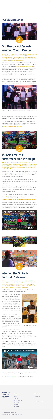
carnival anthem (16, 282)
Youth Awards (16, 60)
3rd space (13, 54)
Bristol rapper (22, 164)
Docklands (8, 57)
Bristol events (13, 55)
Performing (29, 167)
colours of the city (8, 284)
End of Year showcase (15, 57)
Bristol (9, 55)
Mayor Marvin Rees (25, 284)
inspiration (22, 57)
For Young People (18, 400)
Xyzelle (7, 196)
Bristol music (19, 55)
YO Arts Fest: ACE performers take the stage (18, 157)
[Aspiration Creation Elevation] (7, 13)
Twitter (6, 376)
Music (31, 57)
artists (24, 162)
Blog (8, 54)
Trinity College (26, 58)
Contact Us (16, 406)
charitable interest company (27, 55)
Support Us (16, 404)
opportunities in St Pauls (12, 167)
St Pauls (14, 285)
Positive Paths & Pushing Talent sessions (25, 66)
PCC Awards (9, 285)
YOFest (10, 168)
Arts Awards (31, 54)
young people (7, 60)
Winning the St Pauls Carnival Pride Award (15, 275)
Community (4, 57)
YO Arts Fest (6, 168)
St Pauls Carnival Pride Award (14, 287)
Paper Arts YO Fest (23, 173)
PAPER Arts (19, 167)
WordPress (8, 414)
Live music (32, 165)
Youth (12, 60)
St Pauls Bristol (19, 285)
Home (15, 396)
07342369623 (37, 396)
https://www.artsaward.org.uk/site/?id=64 (13, 126)
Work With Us (17, 402)
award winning (26, 281)
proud (32, 167)
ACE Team (4, 54)
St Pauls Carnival (25, 285)
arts (28, 54)
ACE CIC (25, 54)
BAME (6, 55)
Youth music (21, 60)
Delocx (12, 196)
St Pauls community (24, 287)
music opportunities (9, 58)
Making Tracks (27, 57)
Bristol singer (28, 164)
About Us (16, 398)
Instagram (13, 376)
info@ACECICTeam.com (39, 401)
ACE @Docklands (20, 54)
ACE (15, 54)
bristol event (4, 164)
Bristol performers (16, 164)
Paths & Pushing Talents (18, 58)
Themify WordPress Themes (16, 414)
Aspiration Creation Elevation (8, 412)
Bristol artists (32, 162)
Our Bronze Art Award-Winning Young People (16, 48)
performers (24, 167)
